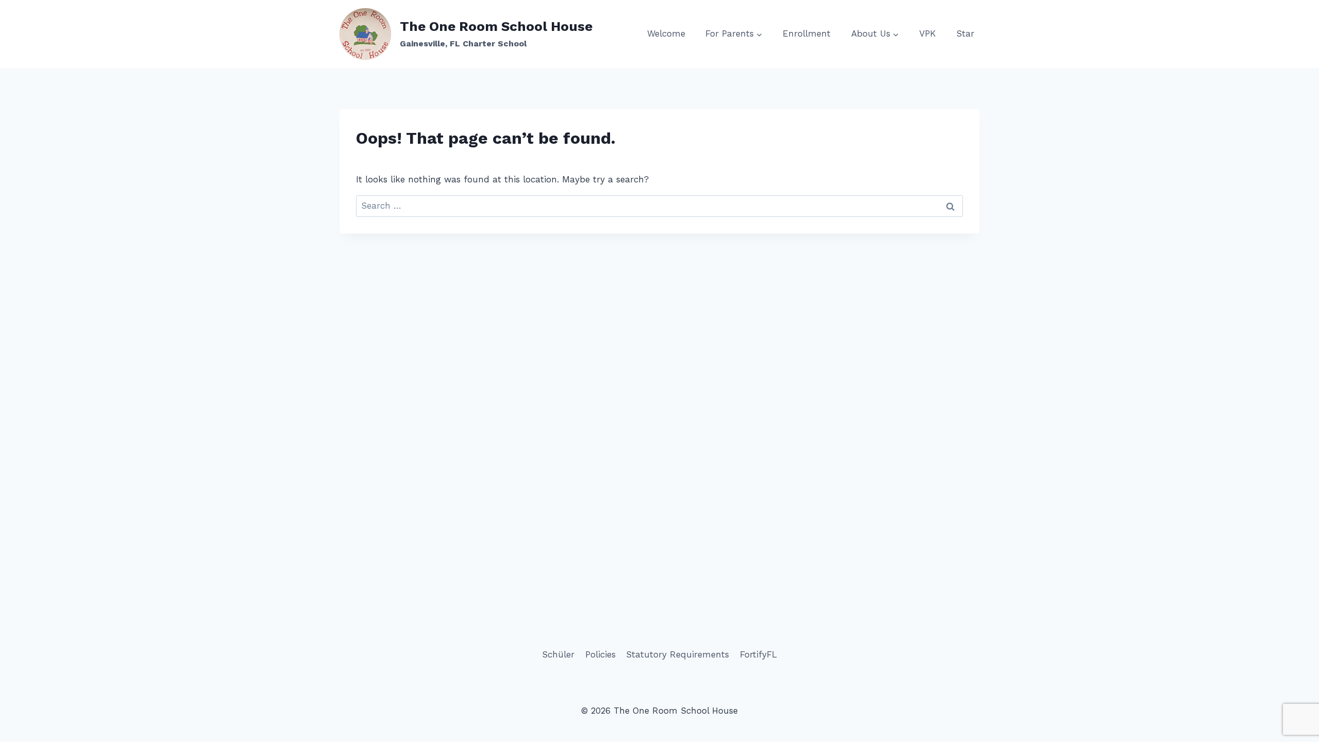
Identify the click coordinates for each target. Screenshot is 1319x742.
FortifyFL (758, 654)
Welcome (666, 33)
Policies (600, 654)
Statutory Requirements (677, 654)
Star (965, 33)
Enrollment (807, 33)
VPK (927, 33)
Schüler (558, 654)
